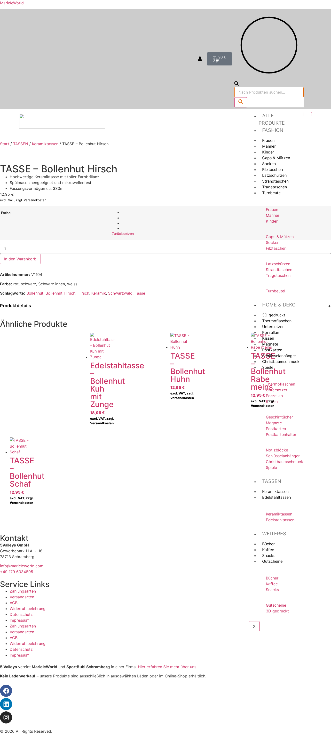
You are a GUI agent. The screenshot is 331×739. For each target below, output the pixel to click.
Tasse (140, 293)
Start (4, 143)
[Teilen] (315, 5)
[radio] (224, 212)
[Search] (240, 102)
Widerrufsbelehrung (28, 608)
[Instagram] (6, 717)
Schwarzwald (120, 293)
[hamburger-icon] (308, 114)
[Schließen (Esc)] (325, 5)
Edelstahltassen (276, 497)
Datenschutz (21, 614)
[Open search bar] (236, 84)
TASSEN (271, 481)
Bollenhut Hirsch (60, 293)
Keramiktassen (45, 143)
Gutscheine (272, 561)
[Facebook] (6, 691)
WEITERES (274, 534)
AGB (13, 602)
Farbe (6, 213)
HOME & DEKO (279, 305)
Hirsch (83, 293)
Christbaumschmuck (280, 361)
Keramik (98, 293)
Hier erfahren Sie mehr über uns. (167, 666)
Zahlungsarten (23, 591)
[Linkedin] (6, 704)
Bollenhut (34, 293)
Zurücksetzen (123, 234)
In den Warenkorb (20, 259)
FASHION (272, 130)
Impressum (20, 620)
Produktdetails (15, 305)
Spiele (267, 367)
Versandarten (22, 596)
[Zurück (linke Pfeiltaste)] (8, 369)
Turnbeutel (272, 192)
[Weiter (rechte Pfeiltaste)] (322, 369)
